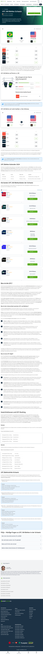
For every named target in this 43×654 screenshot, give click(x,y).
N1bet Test (8, 221)
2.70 (36, 134)
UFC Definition (16, 4)
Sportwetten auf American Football (7, 591)
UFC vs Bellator (22, 4)
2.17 (36, 54)
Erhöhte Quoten (18, 615)
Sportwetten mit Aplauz (19, 631)
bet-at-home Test (9, 233)
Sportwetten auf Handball (5, 593)
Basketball (31, 611)
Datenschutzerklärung (5, 619)
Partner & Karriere (4, 616)
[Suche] (41, 1)
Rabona (7, 192)
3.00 (36, 138)
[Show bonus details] (21, 202)
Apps (36, 653)
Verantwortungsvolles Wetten (6, 614)
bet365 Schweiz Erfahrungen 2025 (7, 627)
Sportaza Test (8, 248)
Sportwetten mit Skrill (19, 627)
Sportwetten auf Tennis (5, 583)
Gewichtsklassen (29, 4)
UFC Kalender (7, 4)
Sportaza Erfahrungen (5, 634)
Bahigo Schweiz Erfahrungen (6, 626)
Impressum (3, 621)
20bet (7, 270)
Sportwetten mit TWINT (19, 626)
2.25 (36, 62)
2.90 (36, 146)
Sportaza (8, 245)
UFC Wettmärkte (35, 4)
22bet (7, 205)
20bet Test (8, 273)
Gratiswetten (17, 611)
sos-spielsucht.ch (31, 646)
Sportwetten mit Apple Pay (19, 629)
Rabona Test (8, 195)
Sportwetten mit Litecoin (19, 636)
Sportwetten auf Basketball (5, 585)
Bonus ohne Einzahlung (19, 613)
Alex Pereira (37, 82)
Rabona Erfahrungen (4, 632)
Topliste (11, 4)
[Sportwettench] (3, 1)
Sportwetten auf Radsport (5, 587)
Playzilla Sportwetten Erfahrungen (7, 631)
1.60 (16, 51)
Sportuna (8, 258)
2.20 (36, 51)
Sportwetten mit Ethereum (19, 637)
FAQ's (40, 4)
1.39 (16, 138)
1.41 (16, 146)
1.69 (16, 54)
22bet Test (8, 208)
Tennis (30, 617)
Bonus (28, 653)
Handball (30, 616)
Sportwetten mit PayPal (19, 634)
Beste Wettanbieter (8, 653)
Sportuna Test (8, 261)
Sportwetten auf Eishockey (5, 595)
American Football (32, 609)
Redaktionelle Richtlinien (5, 613)
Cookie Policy (3, 617)
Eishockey (31, 613)
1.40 (16, 134)
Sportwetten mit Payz (19, 632)
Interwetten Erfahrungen (5, 629)
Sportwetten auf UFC (4, 589)
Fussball (30, 614)
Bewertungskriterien (4, 611)
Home (3, 9)
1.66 (16, 62)
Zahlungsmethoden (19, 653)
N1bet (7, 217)
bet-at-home (8, 230)
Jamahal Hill (38, 86)
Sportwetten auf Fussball (5, 581)
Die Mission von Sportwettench (6, 609)
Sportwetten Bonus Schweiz (20, 610)
